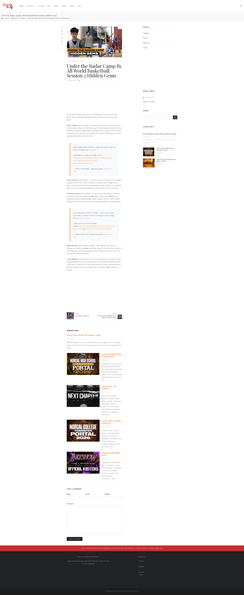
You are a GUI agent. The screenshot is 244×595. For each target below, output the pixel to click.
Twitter (145, 47)
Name (69, 494)
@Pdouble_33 (110, 226)
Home (21, 6)
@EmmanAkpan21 (83, 218)
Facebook (146, 43)
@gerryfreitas (86, 229)
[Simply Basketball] (7, 6)
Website (107, 494)
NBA (48, 6)
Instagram (146, 33)
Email (87, 494)
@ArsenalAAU (78, 160)
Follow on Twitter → (149, 101)
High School (30, 6)
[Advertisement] (94, 100)
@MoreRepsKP (106, 158)
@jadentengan (91, 150)
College (41, 6)
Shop (79, 6)
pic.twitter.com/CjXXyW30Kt (83, 163)
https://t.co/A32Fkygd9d (81, 158)
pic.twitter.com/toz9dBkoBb (102, 229)
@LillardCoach (95, 158)
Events (55, 6)
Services (72, 6)
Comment (70, 503)
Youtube (145, 38)
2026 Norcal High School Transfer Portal (111, 355)
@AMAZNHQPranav (90, 160)
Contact (64, 6)
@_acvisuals (77, 229)
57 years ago (149, 97)
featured (23, 18)
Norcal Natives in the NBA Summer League (84, 335)
